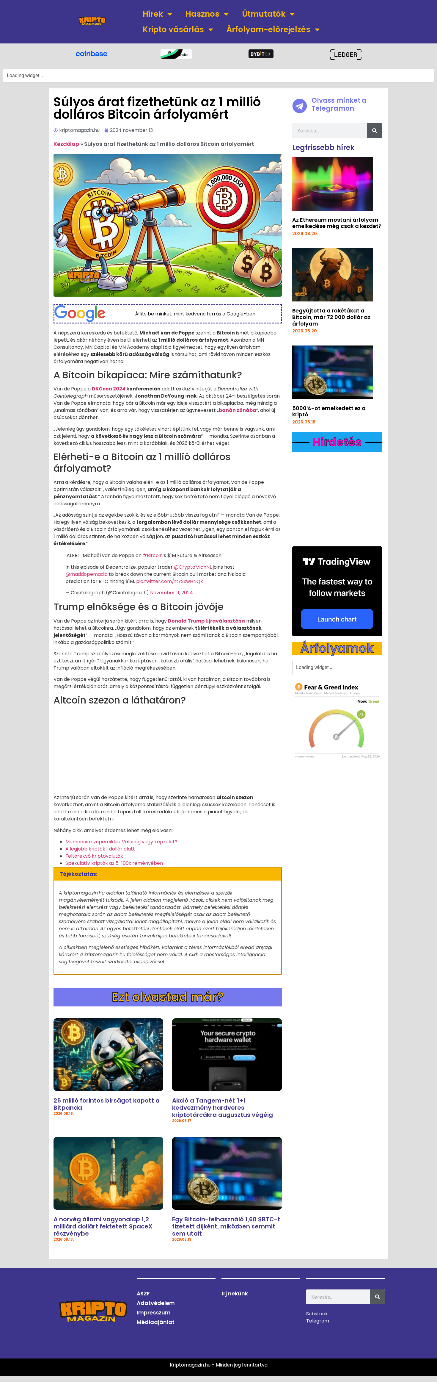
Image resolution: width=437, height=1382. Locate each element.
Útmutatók (263, 14)
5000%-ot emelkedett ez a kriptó (329, 411)
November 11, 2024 (171, 592)
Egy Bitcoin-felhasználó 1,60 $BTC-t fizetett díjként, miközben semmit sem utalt (226, 1226)
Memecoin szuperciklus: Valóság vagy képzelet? (121, 841)
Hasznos (202, 14)
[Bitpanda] (176, 54)
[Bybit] (261, 53)
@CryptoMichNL (193, 567)
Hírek (153, 14)
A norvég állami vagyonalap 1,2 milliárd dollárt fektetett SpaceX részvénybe (103, 1226)
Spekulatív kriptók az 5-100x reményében (114, 863)
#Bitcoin (153, 555)
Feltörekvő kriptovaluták (94, 856)
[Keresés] (374, 130)
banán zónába (237, 410)
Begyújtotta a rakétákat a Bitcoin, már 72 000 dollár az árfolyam (331, 317)
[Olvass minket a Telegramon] (299, 106)
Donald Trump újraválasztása (206, 620)
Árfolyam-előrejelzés (268, 29)
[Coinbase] (91, 53)
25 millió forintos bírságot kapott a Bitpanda (107, 1104)
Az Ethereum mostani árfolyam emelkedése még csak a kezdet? (336, 223)
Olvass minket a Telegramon (339, 104)
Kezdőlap (66, 144)
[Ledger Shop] (345, 54)
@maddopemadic (86, 574)
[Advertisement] (168, 752)
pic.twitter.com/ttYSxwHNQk (169, 581)
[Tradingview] (337, 591)
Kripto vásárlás (173, 29)
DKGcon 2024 (108, 388)
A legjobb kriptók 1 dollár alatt (100, 848)
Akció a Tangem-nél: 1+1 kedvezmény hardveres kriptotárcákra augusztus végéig (222, 1107)
